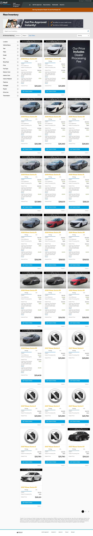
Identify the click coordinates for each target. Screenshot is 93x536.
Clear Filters (32, 35)
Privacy (66, 532)
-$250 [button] (39, 72)
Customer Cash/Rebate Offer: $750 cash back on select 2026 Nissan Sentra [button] (26, 81)
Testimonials (55, 4)
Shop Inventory (46, 4)
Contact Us (53, 532)
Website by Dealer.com (20, 532)
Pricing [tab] (26, 61)
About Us (62, 4)
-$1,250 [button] (63, 78)
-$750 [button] (39, 78)
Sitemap (72, 532)
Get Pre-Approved (45, 532)
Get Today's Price (27, 91)
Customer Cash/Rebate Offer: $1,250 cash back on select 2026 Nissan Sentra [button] (50, 81)
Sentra (17, 35)
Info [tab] (36, 61)
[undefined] (46, 23)
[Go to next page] (88, 511)
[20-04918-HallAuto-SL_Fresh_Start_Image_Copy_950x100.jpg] (43, 23)
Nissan (24, 35)
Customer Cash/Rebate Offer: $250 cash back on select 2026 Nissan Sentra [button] (26, 74)
